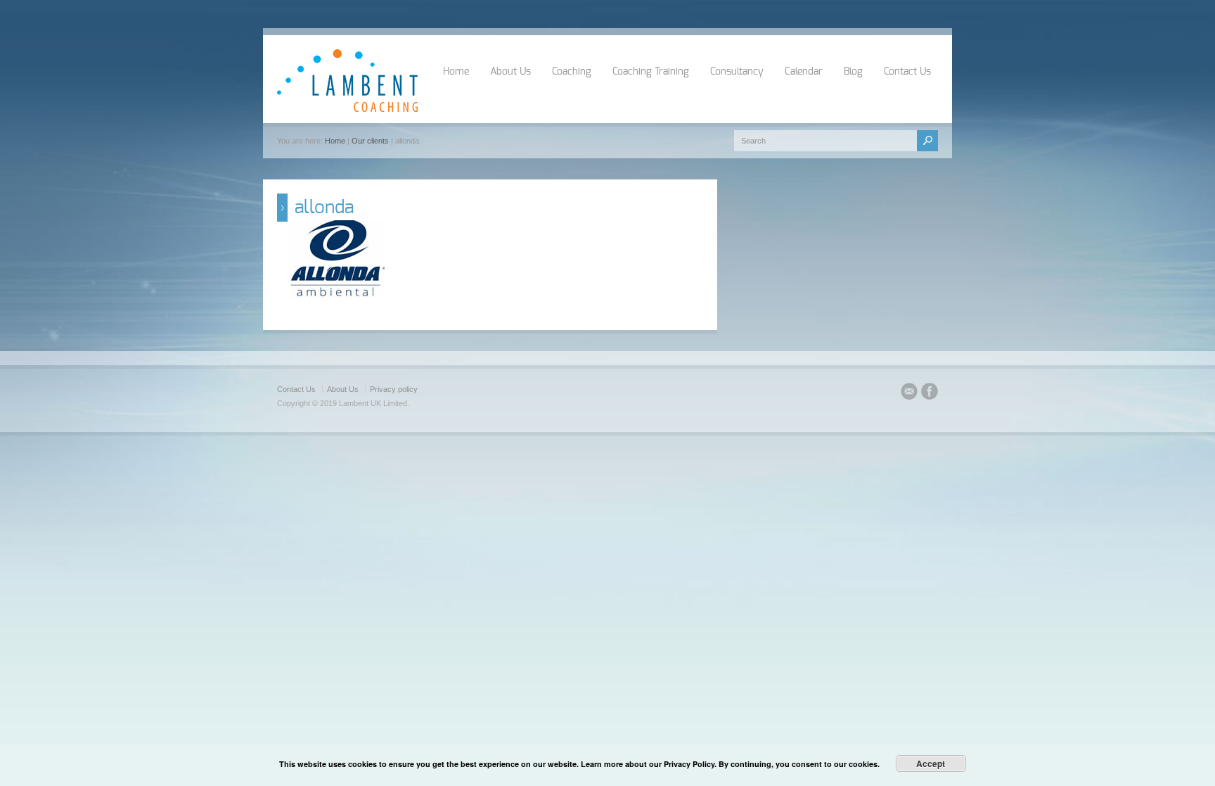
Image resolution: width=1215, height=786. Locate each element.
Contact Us (907, 72)
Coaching (571, 72)
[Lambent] (347, 109)
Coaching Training (650, 72)
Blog (853, 72)
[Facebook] (929, 393)
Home (456, 72)
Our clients (370, 141)
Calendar (804, 72)
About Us (510, 72)
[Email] (909, 393)
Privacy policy (394, 389)
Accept (930, 763)
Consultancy (737, 72)
